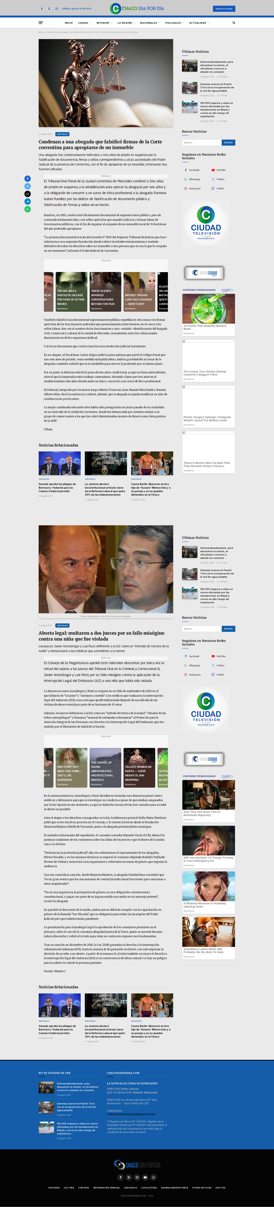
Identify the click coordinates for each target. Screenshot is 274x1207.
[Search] (233, 22)
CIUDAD (83, 22)
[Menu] (41, 22)
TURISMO (83, 1187)
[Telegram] (27, 201)
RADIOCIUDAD (224, 8)
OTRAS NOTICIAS (202, 1187)
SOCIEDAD (54, 1187)
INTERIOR (103, 22)
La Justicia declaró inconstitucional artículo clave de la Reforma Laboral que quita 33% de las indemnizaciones (105, 489)
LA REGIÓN (125, 22)
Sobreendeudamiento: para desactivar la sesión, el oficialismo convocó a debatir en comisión (216, 66)
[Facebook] (27, 178)
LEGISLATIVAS (149, 1187)
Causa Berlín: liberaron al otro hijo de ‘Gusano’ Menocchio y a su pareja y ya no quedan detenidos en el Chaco (150, 489)
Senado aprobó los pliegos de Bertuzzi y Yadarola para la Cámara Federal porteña (57, 487)
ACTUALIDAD (197, 22)
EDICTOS (221, 1187)
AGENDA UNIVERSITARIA (174, 1187)
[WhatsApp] (27, 209)
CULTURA (69, 1187)
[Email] (27, 194)
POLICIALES (173, 22)
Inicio (41, 32)
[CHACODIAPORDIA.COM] (137, 8)
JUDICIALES (62, 134)
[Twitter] (27, 186)
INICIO (69, 22)
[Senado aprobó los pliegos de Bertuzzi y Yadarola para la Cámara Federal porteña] (60, 463)
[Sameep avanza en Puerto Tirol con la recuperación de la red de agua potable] (189, 88)
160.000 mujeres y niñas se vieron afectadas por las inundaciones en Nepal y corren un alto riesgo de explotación (216, 109)
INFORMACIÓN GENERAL (106, 1187)
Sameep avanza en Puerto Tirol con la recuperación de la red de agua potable (217, 87)
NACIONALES (148, 22)
